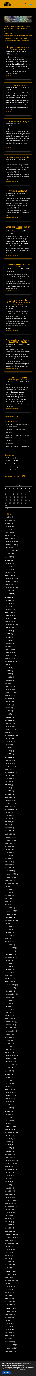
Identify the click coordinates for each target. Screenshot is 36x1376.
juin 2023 (8, 634)
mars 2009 (8, 1151)
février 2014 (8, 979)
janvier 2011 (9, 1089)
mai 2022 (8, 674)
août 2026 (8, 517)
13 (18, 497)
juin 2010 (8, 1111)
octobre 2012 (9, 1028)
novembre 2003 (10, 1348)
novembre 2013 (10, 988)
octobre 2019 (9, 769)
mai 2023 (8, 637)
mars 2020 (8, 754)
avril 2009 (8, 1148)
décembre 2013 (10, 985)
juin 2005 (8, 1289)
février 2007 (8, 1228)
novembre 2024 (10, 582)
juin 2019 (8, 782)
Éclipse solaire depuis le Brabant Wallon (18, 48)
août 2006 (8, 1246)
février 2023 (8, 646)
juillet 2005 (8, 1286)
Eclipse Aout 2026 (18, 85)
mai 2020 (8, 748)
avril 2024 (8, 603)
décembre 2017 (10, 837)
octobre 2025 (9, 548)
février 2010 (8, 1123)
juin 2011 (8, 1074)
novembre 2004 (10, 1311)
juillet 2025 (8, 557)
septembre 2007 (10, 1206)
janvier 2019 (9, 797)
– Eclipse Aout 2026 (15, 430)
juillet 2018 (8, 815)
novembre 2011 (10, 1059)
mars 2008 (8, 1188)
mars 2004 (8, 1336)
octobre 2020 (9, 732)
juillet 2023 (8, 631)
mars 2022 (8, 680)
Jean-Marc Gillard (13, 87)
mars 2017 (8, 865)
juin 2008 (8, 1179)
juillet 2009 (8, 1139)
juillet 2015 (8, 926)
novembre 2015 (10, 914)
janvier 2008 (9, 1194)
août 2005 (8, 1283)
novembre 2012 (10, 1025)
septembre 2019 (10, 772)
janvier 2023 (9, 649)
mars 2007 (8, 1225)
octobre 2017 (9, 843)
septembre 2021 (10, 698)
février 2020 (8, 757)
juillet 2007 (8, 1212)
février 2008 (8, 1191)
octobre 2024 (9, 585)
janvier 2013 (9, 1019)
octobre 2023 (9, 622)
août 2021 (8, 702)
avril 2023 (8, 640)
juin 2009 (8, 1142)
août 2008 (8, 1173)
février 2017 (8, 868)
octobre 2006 (9, 1240)
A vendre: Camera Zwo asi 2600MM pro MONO (18, 341)
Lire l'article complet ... (13, 76)
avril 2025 (8, 566)
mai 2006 (8, 1256)
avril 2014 (8, 972)
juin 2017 (8, 855)
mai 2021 (8, 711)
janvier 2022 (9, 686)
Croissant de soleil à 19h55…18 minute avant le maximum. (18, 302)
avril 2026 (8, 529)
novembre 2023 (10, 618)
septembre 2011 (10, 1065)
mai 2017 (8, 859)
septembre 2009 (10, 1132)
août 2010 (8, 1105)
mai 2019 (8, 785)
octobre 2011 (9, 1062)
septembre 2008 (10, 1169)
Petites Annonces (11, 162)
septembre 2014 (10, 957)
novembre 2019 (10, 766)
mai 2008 (8, 1182)
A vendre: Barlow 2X (18, 191)
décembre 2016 (10, 874)
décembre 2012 (10, 1022)
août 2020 (8, 738)
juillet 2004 (8, 1323)
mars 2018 (8, 828)
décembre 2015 (10, 911)
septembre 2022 (10, 662)
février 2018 (8, 831)
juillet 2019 (8, 779)
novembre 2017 (10, 840)
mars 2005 (8, 1299)
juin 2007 (8, 1216)
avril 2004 (8, 1333)
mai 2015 (8, 932)
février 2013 (8, 1016)
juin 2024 (8, 597)
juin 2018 (8, 819)
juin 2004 (8, 1326)
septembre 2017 (10, 846)
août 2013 (8, 997)
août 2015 (8, 923)
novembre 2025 (10, 545)
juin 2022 (8, 671)
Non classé (8, 464)
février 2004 (8, 1339)
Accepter (6, 1373)
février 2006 (8, 1265)
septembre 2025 (10, 551)
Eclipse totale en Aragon (18, 121)
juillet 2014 (8, 963)
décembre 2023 (10, 615)
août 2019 (8, 775)
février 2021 (8, 720)
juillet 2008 (8, 1176)
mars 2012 (8, 1049)
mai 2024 (8, 600)
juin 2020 (8, 745)
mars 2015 (8, 939)
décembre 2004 (10, 1308)
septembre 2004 (10, 1317)
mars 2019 (8, 791)
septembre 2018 (10, 809)
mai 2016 (8, 895)
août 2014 (8, 960)
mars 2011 (8, 1083)
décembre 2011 (10, 1055)
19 (14, 500)
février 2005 (8, 1302)
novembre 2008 (10, 1163)
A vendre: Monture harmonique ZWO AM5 (18, 378)
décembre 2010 (10, 1092)
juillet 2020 (8, 742)
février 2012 (8, 1052)
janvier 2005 (9, 1305)
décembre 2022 (10, 652)
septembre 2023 (10, 625)
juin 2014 (8, 966)
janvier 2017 (9, 871)
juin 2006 (8, 1252)
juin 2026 (8, 523)
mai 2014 (8, 969)
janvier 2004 (9, 1342)
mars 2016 (8, 902)
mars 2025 (8, 569)
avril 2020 (8, 751)
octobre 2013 (9, 991)
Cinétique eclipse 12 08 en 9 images (18, 228)
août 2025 (8, 554)
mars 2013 (8, 1012)
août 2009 (8, 1136)
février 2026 (8, 535)
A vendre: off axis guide (18, 157)
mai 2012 (8, 1043)
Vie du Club (9, 470)
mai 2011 (8, 1077)
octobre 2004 (9, 1314)
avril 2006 (8, 1259)
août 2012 (8, 1034)
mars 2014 (8, 976)
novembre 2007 (10, 1200)
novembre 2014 (10, 951)
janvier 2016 (9, 908)
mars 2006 (8, 1262)
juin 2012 (8, 1040)
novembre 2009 (10, 1126)
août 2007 (8, 1209)
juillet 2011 (8, 1071)
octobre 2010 (9, 1099)
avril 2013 (8, 1009)
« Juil (6, 509)
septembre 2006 (10, 1243)
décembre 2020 (10, 726)
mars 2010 (8, 1120)
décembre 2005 (10, 1271)
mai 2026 (8, 526)
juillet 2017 (8, 852)
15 (25, 497)
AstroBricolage (10, 458)
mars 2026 (8, 532)
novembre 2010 (10, 1096)
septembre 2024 (10, 588)
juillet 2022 (8, 668)
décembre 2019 (10, 763)
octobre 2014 (9, 954)
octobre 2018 (9, 806)
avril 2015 (8, 935)
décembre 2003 (10, 1345)
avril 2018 (8, 825)
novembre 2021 (10, 692)
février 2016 (8, 905)
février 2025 (8, 572)
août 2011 (8, 1068)
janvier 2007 (9, 1231)
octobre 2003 (9, 1351)
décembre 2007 (10, 1197)
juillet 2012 (8, 1037)
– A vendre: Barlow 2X (16, 446)
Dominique (11, 159)
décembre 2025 (10, 541)
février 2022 (8, 683)
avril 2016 (8, 899)
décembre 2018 (10, 800)
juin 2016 (8, 892)
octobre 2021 (9, 695)
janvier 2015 (9, 945)
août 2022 (8, 665)
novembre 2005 (10, 1274)
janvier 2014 (9, 982)
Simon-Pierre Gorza (14, 51)
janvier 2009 (9, 1157)
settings (22, 1369)
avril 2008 (8, 1185)
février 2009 (8, 1154)
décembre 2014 (10, 948)
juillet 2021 (8, 705)
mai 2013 (8, 1006)
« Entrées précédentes (11, 416)
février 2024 (8, 609)
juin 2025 (8, 560)
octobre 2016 (9, 880)
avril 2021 (8, 714)
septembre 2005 (10, 1280)
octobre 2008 (9, 1166)
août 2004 (8, 1320)
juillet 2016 (8, 889)
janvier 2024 (9, 612)
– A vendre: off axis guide (17, 441)
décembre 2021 (10, 689)
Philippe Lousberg (13, 269)
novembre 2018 (10, 803)
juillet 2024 (8, 594)
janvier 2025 (9, 575)
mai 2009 (8, 1145)
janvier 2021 (9, 723)
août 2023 (8, 628)
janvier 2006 (9, 1268)
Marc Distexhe (12, 231)
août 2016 (8, 886)
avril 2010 (8, 1117)
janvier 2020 (9, 760)
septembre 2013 (10, 994)
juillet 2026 (8, 520)
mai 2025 (8, 563)
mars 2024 (8, 606)
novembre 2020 (10, 729)
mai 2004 (8, 1329)
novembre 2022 (10, 655)
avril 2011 (8, 1080)
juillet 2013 (8, 1000)
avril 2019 (8, 788)
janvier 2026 (9, 538)
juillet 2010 (8, 1108)
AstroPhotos (14, 54)
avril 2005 (8, 1296)
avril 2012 (8, 1046)
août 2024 (8, 591)
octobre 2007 (9, 1203)
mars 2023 (8, 643)
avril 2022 (8, 677)
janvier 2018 (9, 834)
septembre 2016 (10, 883)
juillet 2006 (8, 1249)
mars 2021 (8, 717)
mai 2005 (8, 1293)
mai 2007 (8, 1219)
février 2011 (8, 1086)
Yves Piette (11, 123)
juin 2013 (8, 1003)
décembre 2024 (10, 578)
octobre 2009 (9, 1129)
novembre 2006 (10, 1237)
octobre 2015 (9, 917)
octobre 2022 (9, 658)
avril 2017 (8, 862)
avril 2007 (8, 1222)
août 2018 (8, 812)
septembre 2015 (10, 920)
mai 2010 (8, 1114)
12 (14, 497)
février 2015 (8, 942)
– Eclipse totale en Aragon (17, 435)
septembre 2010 (10, 1102)
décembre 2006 (10, 1234)
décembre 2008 (10, 1160)
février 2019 (8, 794)
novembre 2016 (10, 877)
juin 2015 (8, 929)
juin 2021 (8, 708)
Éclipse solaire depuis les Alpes (18, 265)
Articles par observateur (12, 479)
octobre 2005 (9, 1277)
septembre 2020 (10, 735)
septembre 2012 (10, 1031)
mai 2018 (8, 822)
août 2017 (8, 849)
